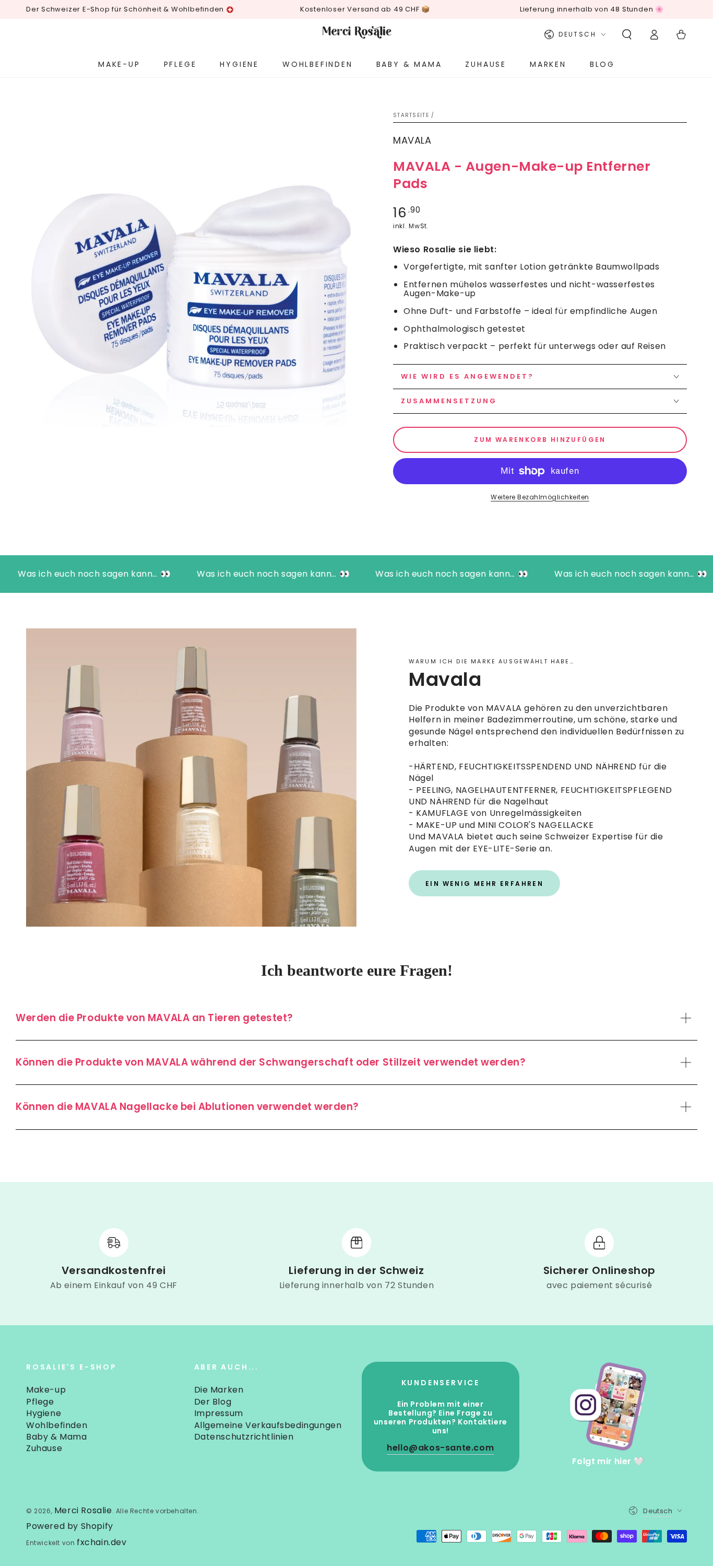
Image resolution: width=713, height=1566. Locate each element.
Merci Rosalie (83, 1510)
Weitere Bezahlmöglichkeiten (540, 497)
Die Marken (219, 1390)
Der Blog (213, 1402)
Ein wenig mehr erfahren (484, 883)
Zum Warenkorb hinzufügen (540, 439)
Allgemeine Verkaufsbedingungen (268, 1425)
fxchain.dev (102, 1542)
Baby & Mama (56, 1437)
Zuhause (44, 1448)
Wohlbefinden (56, 1425)
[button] (626, 34)
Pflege (40, 1402)
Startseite (411, 115)
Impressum (218, 1413)
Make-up (46, 1390)
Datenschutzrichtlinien (244, 1437)
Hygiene (43, 1413)
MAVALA (412, 140)
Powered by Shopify (69, 1526)
